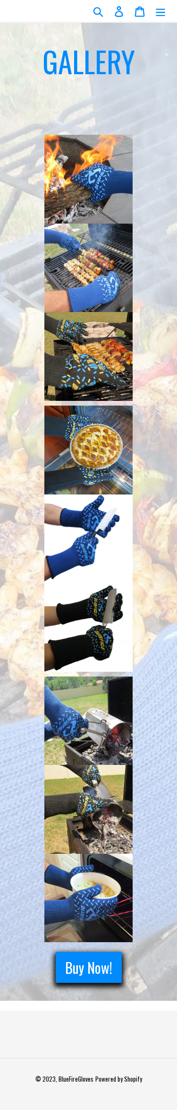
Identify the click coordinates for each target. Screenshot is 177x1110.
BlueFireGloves (76, 1079)
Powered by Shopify (118, 1079)
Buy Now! (88, 967)
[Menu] (160, 11)
